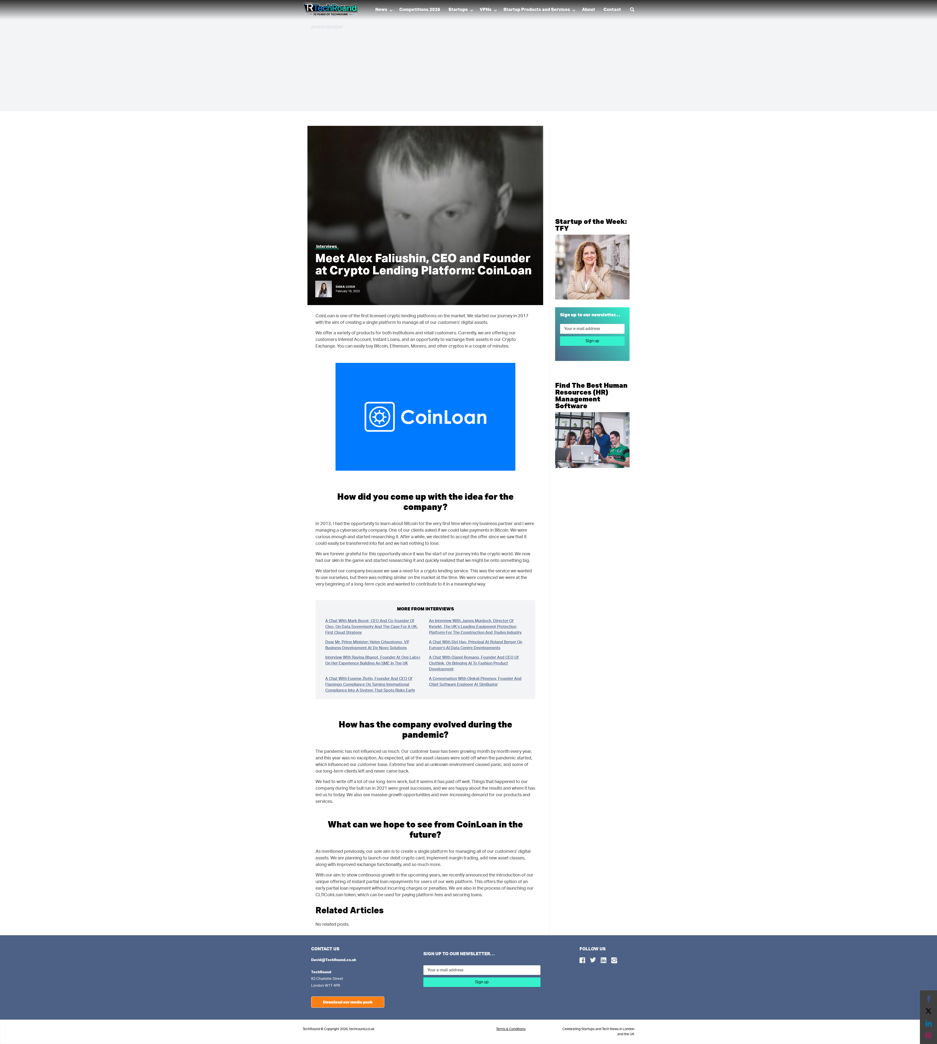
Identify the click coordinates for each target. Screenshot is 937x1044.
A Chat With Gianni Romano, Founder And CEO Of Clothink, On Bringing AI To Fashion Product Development (474, 663)
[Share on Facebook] (928, 999)
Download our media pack (348, 1001)
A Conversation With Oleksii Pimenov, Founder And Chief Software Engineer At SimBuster (475, 681)
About (588, 10)
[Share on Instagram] (928, 1035)
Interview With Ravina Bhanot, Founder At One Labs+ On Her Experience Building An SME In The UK (373, 660)
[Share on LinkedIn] (928, 1023)
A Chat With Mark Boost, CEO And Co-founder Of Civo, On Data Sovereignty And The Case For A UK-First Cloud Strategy (371, 627)
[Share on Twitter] (928, 1011)
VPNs (485, 10)
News (381, 10)
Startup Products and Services (536, 10)
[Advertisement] (457, 68)
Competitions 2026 (419, 10)
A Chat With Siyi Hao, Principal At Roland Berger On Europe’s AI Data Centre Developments (475, 645)
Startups (458, 10)
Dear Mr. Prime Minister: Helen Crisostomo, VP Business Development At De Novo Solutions (367, 645)
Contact (612, 10)
